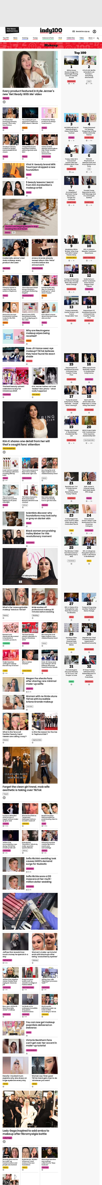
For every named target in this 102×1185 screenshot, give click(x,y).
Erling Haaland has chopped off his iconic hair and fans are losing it (71, 730)
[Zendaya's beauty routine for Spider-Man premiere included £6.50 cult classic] (11, 139)
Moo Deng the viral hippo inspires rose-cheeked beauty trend (49, 472)
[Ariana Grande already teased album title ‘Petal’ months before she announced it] (50, 139)
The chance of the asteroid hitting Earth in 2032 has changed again (89, 730)
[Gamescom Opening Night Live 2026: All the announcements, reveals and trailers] (71, 780)
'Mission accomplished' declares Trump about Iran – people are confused (71, 195)
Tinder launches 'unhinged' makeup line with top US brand (10, 664)
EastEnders (26, 1014)
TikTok (5, 1084)
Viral (60, 38)
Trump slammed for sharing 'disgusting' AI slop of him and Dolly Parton (89, 131)
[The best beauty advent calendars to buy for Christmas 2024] (30, 627)
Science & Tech (48, 38)
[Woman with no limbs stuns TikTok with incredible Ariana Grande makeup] (13, 702)
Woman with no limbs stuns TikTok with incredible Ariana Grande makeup (41, 699)
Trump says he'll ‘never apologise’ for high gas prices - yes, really (71, 761)
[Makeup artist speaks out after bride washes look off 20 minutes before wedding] (45, 596)
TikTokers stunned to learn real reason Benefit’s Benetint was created (30, 499)
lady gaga (7, 1138)
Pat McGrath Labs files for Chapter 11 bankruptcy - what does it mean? (48, 290)
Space (89, 737)
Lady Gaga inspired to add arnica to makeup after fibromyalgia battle (26, 1132)
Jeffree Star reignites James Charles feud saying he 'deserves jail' (10, 982)
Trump (35, 38)
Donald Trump (89, 137)
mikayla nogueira (11, 582)
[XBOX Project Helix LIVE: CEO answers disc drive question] (89, 420)
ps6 (89, 169)
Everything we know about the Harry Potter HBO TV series (89, 793)
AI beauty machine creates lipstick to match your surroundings (48, 845)
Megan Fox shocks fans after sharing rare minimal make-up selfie (41, 681)
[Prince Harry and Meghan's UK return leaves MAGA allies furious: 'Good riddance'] (89, 838)
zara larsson (89, 530)
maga (71, 530)
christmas (6, 394)
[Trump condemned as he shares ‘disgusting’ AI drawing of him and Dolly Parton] (89, 117)
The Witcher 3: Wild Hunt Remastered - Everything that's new (71, 553)
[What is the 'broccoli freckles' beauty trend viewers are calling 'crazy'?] (15, 721)
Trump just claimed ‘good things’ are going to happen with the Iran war (71, 884)
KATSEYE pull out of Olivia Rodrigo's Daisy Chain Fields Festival (71, 130)
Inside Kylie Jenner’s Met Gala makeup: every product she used (14, 260)
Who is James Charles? (27, 663)
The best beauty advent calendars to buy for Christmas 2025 (13, 388)
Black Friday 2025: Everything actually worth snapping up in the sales (29, 317)
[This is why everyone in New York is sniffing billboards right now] (30, 463)
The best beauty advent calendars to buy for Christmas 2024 (29, 637)
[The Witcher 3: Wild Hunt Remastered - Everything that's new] (71, 541)
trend (5, 794)
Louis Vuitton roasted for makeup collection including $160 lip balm (11, 472)
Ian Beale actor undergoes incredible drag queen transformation (29, 1009)
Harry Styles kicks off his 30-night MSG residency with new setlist (89, 915)
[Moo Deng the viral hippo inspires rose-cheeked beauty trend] (50, 463)
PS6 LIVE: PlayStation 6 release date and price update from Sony (89, 162)
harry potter (89, 802)
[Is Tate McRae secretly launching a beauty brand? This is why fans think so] (11, 112)
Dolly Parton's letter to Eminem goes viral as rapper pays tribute (89, 282)
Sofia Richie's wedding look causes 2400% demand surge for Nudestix (41, 861)
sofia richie (30, 868)
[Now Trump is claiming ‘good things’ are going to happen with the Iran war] (71, 870)
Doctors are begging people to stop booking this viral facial (21, 227)
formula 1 (71, 923)
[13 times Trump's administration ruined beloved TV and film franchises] (89, 660)
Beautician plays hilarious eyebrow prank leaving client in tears (49, 818)
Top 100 (6, 38)
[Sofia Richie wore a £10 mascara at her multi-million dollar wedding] (13, 882)
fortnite (89, 770)
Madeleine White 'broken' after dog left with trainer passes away (71, 252)
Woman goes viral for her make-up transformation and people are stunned (10, 1162)
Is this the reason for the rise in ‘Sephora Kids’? (44, 733)
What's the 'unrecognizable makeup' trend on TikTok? (15, 608)
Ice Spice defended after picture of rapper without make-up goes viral (11, 818)
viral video (29, 706)
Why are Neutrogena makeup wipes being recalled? (38, 333)
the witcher (71, 561)
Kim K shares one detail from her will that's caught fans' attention (26, 442)
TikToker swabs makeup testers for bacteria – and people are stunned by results (22, 920)
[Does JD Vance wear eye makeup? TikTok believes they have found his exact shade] (13, 354)
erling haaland (71, 737)
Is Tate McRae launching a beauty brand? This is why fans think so (9, 122)
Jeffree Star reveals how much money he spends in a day (15, 954)
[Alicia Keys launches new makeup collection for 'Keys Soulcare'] (50, 1152)
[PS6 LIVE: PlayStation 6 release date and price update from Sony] (89, 149)
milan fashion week (28, 987)
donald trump (71, 169)
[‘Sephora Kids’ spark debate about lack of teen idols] (45, 721)
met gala (6, 268)
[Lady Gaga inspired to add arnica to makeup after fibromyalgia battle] (30, 1109)
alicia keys (45, 1167)
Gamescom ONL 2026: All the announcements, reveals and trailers (71, 794)
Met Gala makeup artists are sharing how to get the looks (49, 499)
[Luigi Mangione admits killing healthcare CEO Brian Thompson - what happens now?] (89, 870)
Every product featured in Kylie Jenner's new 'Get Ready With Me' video (28, 92)
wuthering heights (28, 295)
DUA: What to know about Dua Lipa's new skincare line (49, 316)
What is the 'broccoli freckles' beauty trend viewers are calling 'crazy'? (15, 734)
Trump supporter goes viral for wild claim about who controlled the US (71, 521)
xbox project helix (89, 440)
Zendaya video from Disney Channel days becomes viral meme (71, 641)
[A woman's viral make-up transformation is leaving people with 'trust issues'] (11, 1152)
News (15, 38)
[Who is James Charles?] (30, 655)
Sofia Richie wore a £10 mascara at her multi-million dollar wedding (38, 879)
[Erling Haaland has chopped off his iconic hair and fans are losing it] (71, 718)
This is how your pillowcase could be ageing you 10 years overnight (10, 499)
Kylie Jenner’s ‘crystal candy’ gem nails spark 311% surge (89, 489)
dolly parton (89, 289)
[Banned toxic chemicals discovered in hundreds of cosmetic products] (11, 627)
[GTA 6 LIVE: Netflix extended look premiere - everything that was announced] (89, 60)
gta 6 (89, 81)
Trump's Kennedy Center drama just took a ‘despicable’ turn (71, 313)
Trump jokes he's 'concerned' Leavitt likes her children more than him (71, 162)
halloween (25, 823)
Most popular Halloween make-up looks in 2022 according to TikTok (49, 1009)
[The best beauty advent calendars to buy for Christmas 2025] (15, 376)
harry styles (89, 923)
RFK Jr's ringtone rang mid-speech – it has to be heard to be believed (89, 553)
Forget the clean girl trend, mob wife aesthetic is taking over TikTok (26, 788)
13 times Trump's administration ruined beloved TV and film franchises (89, 673)
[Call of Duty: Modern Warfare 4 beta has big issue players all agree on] (71, 838)
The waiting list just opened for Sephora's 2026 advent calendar (30, 121)
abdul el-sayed (89, 649)
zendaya (71, 649)
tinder (5, 670)
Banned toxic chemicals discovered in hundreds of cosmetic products (10, 637)
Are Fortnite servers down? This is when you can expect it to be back (89, 761)
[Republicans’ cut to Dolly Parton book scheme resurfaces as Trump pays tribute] (71, 476)
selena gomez (27, 478)
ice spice (5, 823)
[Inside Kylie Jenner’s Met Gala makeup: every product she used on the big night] (15, 247)
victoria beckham (31, 1050)
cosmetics (6, 643)
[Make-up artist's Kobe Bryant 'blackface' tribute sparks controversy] (30, 835)
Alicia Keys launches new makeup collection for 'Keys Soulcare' (49, 1162)
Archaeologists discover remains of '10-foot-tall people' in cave (71, 672)
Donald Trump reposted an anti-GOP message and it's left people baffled (89, 194)
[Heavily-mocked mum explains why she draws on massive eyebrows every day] (15, 1065)
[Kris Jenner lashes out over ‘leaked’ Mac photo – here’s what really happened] (45, 376)
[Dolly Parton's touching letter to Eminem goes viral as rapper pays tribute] (89, 269)
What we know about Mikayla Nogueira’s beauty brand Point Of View (23, 576)
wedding (35, 615)
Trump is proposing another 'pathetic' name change (89, 609)
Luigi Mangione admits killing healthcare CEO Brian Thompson (89, 883)
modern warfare (71, 860)
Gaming (25, 38)
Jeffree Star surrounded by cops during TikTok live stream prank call (10, 845)
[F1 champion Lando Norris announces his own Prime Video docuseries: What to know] (71, 903)
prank (43, 823)
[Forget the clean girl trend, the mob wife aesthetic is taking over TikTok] (30, 765)
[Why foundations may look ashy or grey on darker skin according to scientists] (13, 519)
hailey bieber (30, 542)
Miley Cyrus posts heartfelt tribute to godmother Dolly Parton (89, 370)
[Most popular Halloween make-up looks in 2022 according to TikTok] (50, 999)
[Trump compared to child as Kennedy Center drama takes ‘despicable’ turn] (71, 300)
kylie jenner (6, 1014)
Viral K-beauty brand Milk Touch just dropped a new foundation (40, 167)
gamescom (71, 802)
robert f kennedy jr (89, 257)
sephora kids (37, 740)
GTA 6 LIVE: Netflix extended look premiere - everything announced (89, 73)
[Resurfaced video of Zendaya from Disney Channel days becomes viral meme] (71, 627)
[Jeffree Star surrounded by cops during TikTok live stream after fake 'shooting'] (11, 835)
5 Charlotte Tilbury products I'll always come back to (48, 121)
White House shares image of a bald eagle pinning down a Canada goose (71, 73)
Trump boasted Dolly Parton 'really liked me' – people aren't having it (71, 402)
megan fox (29, 688)
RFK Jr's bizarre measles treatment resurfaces (89, 251)
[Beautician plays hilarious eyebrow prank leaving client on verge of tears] (50, 808)
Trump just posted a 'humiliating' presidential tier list (71, 433)
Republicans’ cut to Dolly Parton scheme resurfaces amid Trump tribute (71, 490)
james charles (27, 670)
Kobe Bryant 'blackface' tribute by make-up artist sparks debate (30, 845)
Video (82, 38)
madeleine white (71, 257)
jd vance (29, 361)
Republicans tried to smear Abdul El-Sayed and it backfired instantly (89, 640)
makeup (25, 505)
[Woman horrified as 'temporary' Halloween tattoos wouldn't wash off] (30, 808)
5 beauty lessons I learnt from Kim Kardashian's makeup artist (39, 185)
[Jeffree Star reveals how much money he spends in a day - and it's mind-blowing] (15, 941)
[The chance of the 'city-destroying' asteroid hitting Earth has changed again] (89, 718)
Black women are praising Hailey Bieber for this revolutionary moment (41, 533)
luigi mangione (89, 892)
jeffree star (6, 850)
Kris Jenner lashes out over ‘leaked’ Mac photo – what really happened (44, 388)
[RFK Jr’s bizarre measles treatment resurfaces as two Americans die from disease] (89, 239)
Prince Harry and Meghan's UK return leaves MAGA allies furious (89, 851)
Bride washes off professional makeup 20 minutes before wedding (43, 609)
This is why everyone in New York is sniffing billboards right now (30, 472)
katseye (71, 137)
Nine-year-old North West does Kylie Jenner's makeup (10, 1008)
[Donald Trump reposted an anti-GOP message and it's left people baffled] (89, 180)
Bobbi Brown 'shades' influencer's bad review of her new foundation (29, 1162)
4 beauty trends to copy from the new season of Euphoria (9, 289)
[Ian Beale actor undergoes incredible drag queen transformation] (30, 999)
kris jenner (36, 394)
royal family (89, 860)
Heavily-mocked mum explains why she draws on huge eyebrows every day (15, 1078)
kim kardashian (9, 448)
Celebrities (71, 38)
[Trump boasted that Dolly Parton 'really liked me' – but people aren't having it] (71, 390)
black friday (26, 322)
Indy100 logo (51, 31)
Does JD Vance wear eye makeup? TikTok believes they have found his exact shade (40, 352)
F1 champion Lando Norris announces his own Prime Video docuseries (71, 915)
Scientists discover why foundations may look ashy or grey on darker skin (41, 515)
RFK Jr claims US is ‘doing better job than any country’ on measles (71, 610)
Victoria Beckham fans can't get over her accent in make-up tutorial (41, 1043)
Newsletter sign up (83, 31)
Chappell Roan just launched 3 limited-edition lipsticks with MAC (29, 149)
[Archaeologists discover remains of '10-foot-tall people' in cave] (71, 660)
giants (71, 681)
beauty (6, 98)
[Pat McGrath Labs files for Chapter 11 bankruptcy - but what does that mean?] (50, 280)
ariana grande (46, 156)
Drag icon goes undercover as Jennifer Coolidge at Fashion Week (29, 982)
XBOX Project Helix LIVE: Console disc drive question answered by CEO (89, 433)
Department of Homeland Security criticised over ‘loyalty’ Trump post (89, 314)
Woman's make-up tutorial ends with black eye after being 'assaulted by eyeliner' (45, 954)
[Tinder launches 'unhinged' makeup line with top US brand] (11, 655)
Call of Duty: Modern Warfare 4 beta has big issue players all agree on (71, 852)
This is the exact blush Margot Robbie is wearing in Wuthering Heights (30, 290)
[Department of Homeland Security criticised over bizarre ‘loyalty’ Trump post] (89, 300)
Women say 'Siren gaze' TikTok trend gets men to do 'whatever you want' (44, 1078)
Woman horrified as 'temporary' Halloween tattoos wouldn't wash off (29, 818)
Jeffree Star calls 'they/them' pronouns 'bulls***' (49, 981)
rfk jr (89, 561)
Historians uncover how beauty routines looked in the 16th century (10, 317)
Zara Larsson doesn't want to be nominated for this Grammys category (89, 522)
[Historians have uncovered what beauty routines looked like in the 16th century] (11, 307)
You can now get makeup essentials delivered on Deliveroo (40, 1025)
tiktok (7, 926)
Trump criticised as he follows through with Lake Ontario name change (71, 281)
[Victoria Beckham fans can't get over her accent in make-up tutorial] (13, 1046)
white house (71, 81)
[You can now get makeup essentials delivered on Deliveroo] (13, 1028)
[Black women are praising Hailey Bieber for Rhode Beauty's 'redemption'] (13, 536)
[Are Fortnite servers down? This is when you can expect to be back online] (89, 748)
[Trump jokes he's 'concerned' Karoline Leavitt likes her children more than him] (71, 149)
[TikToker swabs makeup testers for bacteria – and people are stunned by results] (30, 911)
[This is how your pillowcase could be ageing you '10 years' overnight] (11, 490)
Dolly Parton (71, 498)
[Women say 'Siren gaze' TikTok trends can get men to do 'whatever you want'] (45, 1065)
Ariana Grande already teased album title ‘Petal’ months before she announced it (49, 150)
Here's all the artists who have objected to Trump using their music (89, 402)
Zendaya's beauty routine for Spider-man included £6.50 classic (10, 149)
